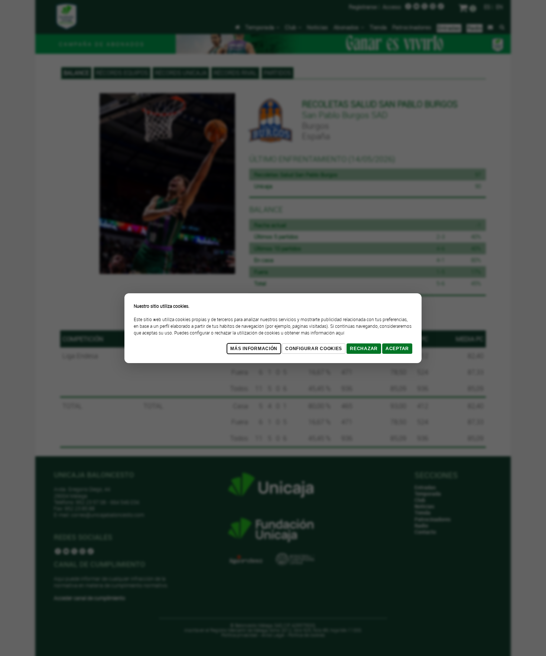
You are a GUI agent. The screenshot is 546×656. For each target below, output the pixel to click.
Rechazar (364, 348)
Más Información (253, 348)
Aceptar (397, 348)
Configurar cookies (313, 348)
